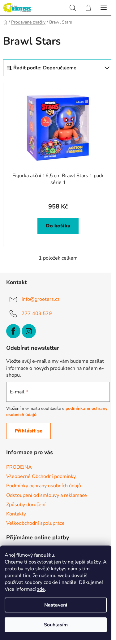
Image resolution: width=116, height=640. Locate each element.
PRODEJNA (19, 467)
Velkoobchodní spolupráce (35, 523)
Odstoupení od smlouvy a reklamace (46, 495)
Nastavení (55, 605)
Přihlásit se (28, 430)
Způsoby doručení (25, 504)
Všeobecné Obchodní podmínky (41, 476)
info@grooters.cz (40, 299)
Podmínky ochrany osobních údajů (43, 485)
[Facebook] (13, 331)
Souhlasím (56, 624)
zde (41, 589)
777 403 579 (37, 313)
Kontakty (16, 514)
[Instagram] (29, 331)
